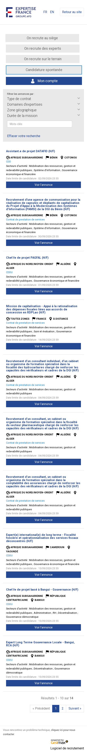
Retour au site (72, 12)
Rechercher (74, 124)
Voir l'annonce (44, 184)
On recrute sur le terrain (43, 59)
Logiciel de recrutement (67, 748)
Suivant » (75, 708)
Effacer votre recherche (23, 136)
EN (52, 12)
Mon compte (47, 81)
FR (45, 12)
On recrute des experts (42, 48)
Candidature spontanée (44, 70)
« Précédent (41, 708)
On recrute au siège (42, 38)
